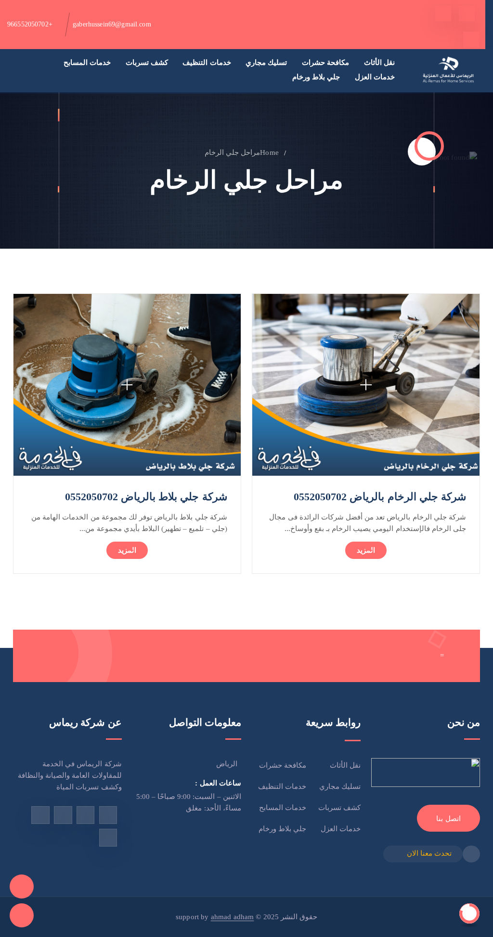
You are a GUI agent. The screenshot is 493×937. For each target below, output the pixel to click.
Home (269, 152)
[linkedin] (108, 838)
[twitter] (443, 14)
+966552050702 (29, 24)
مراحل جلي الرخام (232, 152)
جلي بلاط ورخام (316, 77)
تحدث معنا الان (429, 853)
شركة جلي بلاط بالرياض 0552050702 (146, 497)
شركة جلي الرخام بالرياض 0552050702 (380, 497)
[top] (469, 913)
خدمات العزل (375, 77)
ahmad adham (232, 917)
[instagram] (63, 815)
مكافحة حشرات (325, 62)
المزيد (366, 550)
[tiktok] (471, 40)
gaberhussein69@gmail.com (112, 24)
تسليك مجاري (266, 62)
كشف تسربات (147, 62)
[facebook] (467, 14)
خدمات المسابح (87, 62)
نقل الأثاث (379, 62)
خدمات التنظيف (206, 62)
